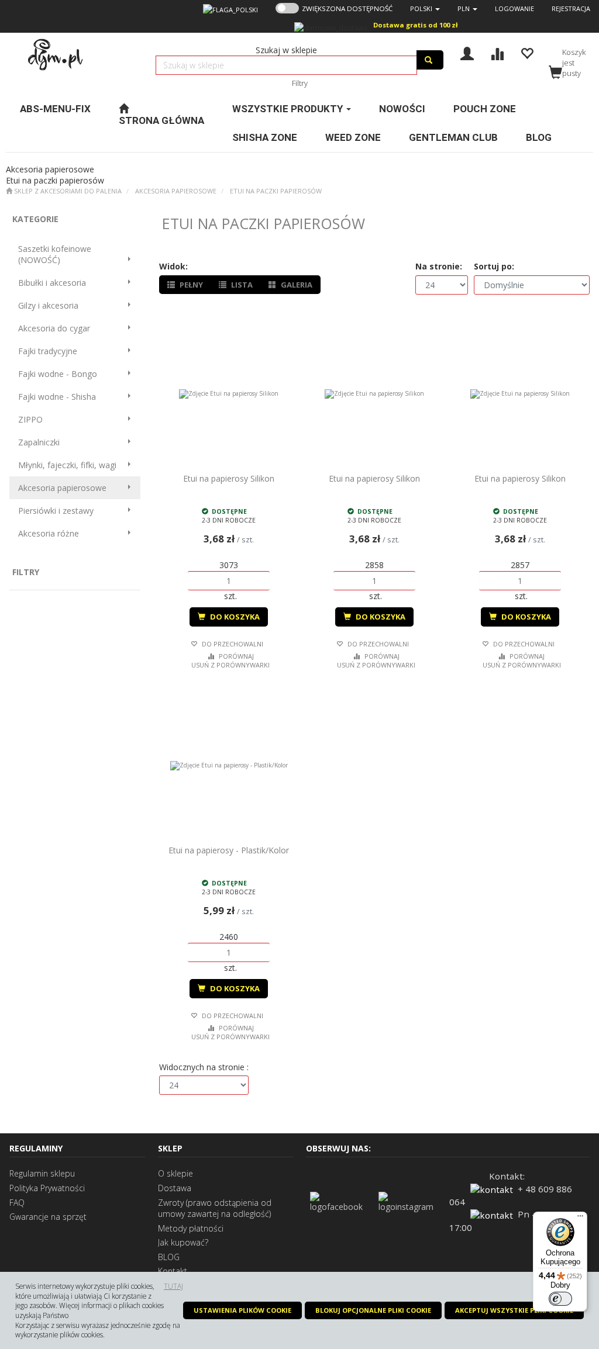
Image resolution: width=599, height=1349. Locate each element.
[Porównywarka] (497, 52)
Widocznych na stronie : (204, 1067)
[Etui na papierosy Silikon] (229, 394)
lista (241, 284)
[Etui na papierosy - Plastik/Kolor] (229, 766)
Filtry (300, 83)
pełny (190, 284)
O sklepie (175, 1173)
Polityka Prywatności (47, 1188)
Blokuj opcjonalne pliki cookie (373, 1310)
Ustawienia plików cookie (242, 1310)
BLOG (169, 1256)
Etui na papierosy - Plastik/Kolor (228, 850)
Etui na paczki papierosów (276, 190)
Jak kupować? (183, 1242)
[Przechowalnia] (526, 52)
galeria (295, 284)
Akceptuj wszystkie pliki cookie (514, 1310)
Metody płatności (190, 1228)
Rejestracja (571, 8)
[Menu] (580, 1219)
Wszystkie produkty (288, 109)
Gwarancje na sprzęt (48, 1216)
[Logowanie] (467, 52)
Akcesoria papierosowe (175, 190)
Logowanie (514, 8)
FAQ (17, 1202)
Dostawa (174, 1188)
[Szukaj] (429, 60)
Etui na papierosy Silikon (228, 478)
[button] (425, 8)
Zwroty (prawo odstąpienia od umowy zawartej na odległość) (214, 1208)
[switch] (560, 1299)
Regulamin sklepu (42, 1173)
